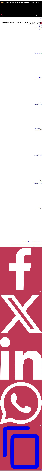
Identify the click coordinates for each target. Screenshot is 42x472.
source (41, 18)
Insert (34, 246)
